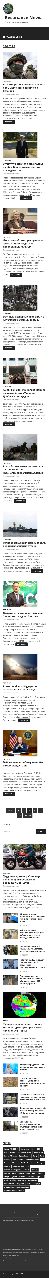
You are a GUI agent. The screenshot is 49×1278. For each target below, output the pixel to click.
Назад (11, 810)
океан (29, 1184)
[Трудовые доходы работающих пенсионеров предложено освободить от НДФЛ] (24, 871)
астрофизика (9, 1184)
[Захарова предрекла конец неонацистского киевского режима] (10, 1073)
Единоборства (24, 1156)
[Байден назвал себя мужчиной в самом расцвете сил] (24, 744)
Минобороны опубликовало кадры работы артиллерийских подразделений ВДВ (31, 1125)
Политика (7, 81)
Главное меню (14, 37)
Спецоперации (37, 1173)
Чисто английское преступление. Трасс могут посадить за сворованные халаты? (23, 243)
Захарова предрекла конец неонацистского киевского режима (32, 1067)
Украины (40, 1177)
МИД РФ (7, 1159)
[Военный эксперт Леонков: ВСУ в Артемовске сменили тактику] (24, 299)
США (14, 1173)
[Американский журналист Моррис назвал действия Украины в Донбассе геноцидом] (24, 372)
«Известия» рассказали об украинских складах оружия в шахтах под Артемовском (33, 1097)
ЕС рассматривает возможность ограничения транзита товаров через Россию (32, 917)
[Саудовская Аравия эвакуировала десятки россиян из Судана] (24, 525)
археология (32, 1180)
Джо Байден (38, 1152)
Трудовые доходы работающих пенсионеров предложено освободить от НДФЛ (22, 879)
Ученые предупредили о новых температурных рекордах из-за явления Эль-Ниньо (22, 1027)
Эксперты (22, 1180)
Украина (22, 1177)
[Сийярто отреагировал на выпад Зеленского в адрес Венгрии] (24, 595)
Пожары (40, 1163)
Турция (14, 1177)
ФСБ (6, 1180)
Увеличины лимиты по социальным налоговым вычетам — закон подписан (32, 948)
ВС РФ (39, 1149)
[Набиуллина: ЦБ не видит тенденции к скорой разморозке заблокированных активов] (10, 968)
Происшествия (18, 1166)
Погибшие (31, 1163)
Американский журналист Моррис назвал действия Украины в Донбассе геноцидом (24, 393)
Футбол (13, 1180)
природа (37, 1184)
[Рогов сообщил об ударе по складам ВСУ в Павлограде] (24, 668)
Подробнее (9, 122)
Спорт (5, 1021)
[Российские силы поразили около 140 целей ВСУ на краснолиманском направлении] (24, 448)
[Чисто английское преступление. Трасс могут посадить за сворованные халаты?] (24, 222)
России (34, 1170)
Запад (35, 1156)
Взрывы (13, 1152)
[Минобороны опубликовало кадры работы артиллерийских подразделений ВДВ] (10, 1130)
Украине (31, 1177)
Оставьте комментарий (11, 94)
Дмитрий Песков (10, 1156)
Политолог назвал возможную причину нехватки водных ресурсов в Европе (33, 1082)
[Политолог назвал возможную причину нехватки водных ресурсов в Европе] (10, 1086)
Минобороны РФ (32, 1159)
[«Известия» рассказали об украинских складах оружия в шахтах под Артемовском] (10, 1103)
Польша (7, 1166)
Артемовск (25, 1149)
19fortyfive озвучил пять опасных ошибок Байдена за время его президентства (23, 167)
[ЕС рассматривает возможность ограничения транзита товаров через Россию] (10, 922)
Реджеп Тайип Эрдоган (13, 1170)
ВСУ (5, 1152)
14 (19, 815)
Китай (42, 1156)
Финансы (6, 873)
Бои (33, 1149)
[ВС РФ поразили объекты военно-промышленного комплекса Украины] (24, 66)
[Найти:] (24, 831)
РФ (28, 1166)
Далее (28, 815)
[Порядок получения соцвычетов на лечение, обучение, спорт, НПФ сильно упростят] (10, 984)
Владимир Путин (24, 1152)
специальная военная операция (16, 1187)
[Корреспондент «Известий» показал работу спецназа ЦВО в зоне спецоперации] (10, 1116)
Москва (7, 1163)
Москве (15, 1163)
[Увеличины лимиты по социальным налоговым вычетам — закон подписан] (10, 954)
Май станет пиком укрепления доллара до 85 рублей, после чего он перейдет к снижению (32, 934)
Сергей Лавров (24, 1173)
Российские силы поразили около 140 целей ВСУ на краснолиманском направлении (24, 469)
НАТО (23, 1163)
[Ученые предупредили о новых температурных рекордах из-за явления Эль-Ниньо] (24, 1019)
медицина (20, 1184)
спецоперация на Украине (14, 1190)
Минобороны (18, 1159)
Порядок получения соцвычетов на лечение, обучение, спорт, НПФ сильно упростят (31, 980)
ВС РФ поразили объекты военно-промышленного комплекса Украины (24, 87)
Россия (7, 1173)
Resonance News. (23, 17)
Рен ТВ (26, 1170)
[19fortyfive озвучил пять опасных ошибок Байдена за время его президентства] (24, 146)
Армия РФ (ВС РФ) (11, 1149)
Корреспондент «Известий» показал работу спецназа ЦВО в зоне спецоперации (33, 1110)
